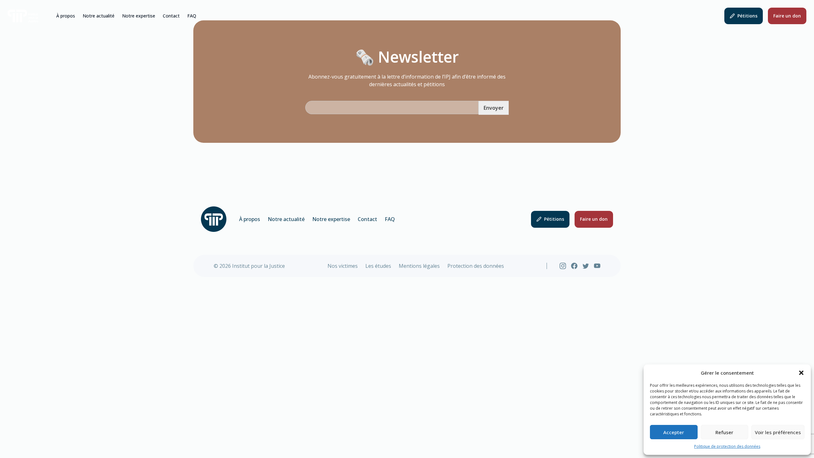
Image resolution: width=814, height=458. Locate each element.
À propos (65, 16)
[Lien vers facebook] (574, 266)
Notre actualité (98, 16)
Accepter (673, 432)
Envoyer (494, 107)
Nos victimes (343, 265)
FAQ (191, 16)
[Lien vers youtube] (597, 266)
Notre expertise (138, 16)
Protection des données (475, 265)
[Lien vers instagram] (563, 266)
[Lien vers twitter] (586, 266)
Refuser (724, 432)
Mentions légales (419, 265)
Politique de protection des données (727, 446)
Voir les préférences (778, 432)
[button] (801, 373)
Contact (171, 16)
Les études (378, 265)
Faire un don (787, 16)
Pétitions (747, 16)
